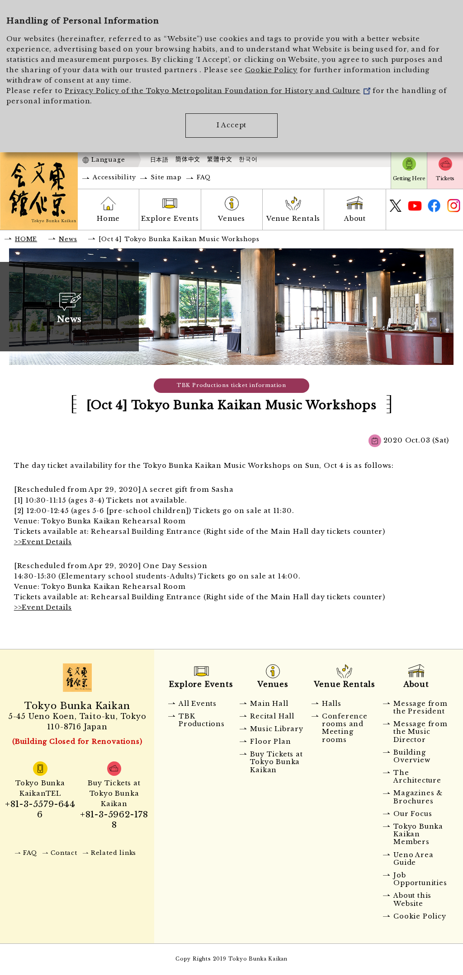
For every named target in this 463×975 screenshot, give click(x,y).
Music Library (276, 729)
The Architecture (417, 776)
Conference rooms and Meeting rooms (345, 728)
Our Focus (412, 814)
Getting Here (409, 178)
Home (108, 219)
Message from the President (420, 707)
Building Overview (411, 756)
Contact (64, 852)
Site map (166, 177)
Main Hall (269, 704)
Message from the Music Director (420, 732)
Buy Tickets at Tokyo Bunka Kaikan (276, 762)
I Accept (231, 125)
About (355, 219)
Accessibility (114, 177)
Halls (331, 704)
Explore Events (169, 219)
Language (108, 159)
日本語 (159, 159)
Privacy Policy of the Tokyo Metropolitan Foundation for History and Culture (212, 91)
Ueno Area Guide (413, 859)
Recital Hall (272, 716)
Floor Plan (270, 741)
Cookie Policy (271, 70)
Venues (231, 219)
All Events (198, 704)
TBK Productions (202, 720)
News (68, 239)
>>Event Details (43, 542)
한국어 (248, 159)
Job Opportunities (420, 879)
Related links (113, 852)
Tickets (445, 178)
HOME (26, 239)
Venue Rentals (293, 219)
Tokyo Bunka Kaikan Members (418, 834)
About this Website (412, 899)
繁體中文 (219, 159)
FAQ (204, 177)
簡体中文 (187, 159)
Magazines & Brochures (418, 797)
